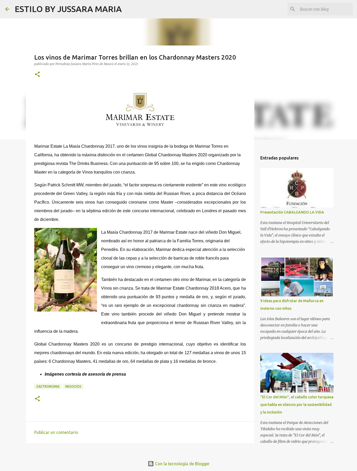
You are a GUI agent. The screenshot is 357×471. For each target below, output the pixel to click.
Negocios (73, 386)
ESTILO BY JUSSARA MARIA (68, 9)
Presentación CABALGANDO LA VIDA (292, 212)
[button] (37, 74)
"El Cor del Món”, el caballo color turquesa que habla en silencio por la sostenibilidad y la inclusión (296, 404)
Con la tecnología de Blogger (182, 463)
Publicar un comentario (56, 432)
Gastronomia (47, 386)
